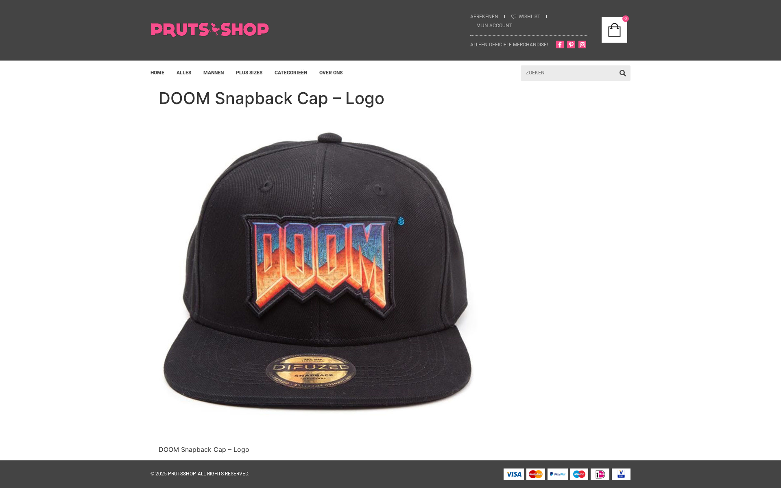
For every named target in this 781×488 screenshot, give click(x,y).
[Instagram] (582, 45)
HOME (157, 73)
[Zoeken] (622, 73)
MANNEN (213, 73)
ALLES (184, 73)
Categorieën (291, 73)
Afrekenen (484, 17)
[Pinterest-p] (571, 45)
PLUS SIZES (249, 73)
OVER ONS (331, 73)
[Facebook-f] (560, 45)
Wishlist (529, 17)
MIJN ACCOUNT (494, 25)
